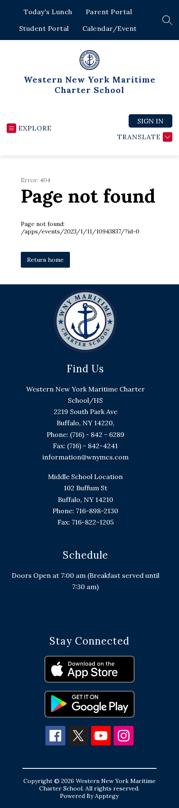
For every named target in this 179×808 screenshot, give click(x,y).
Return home (45, 259)
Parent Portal (109, 12)
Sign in (150, 121)
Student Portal (44, 28)
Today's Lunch (48, 12)
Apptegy (107, 796)
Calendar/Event (109, 28)
